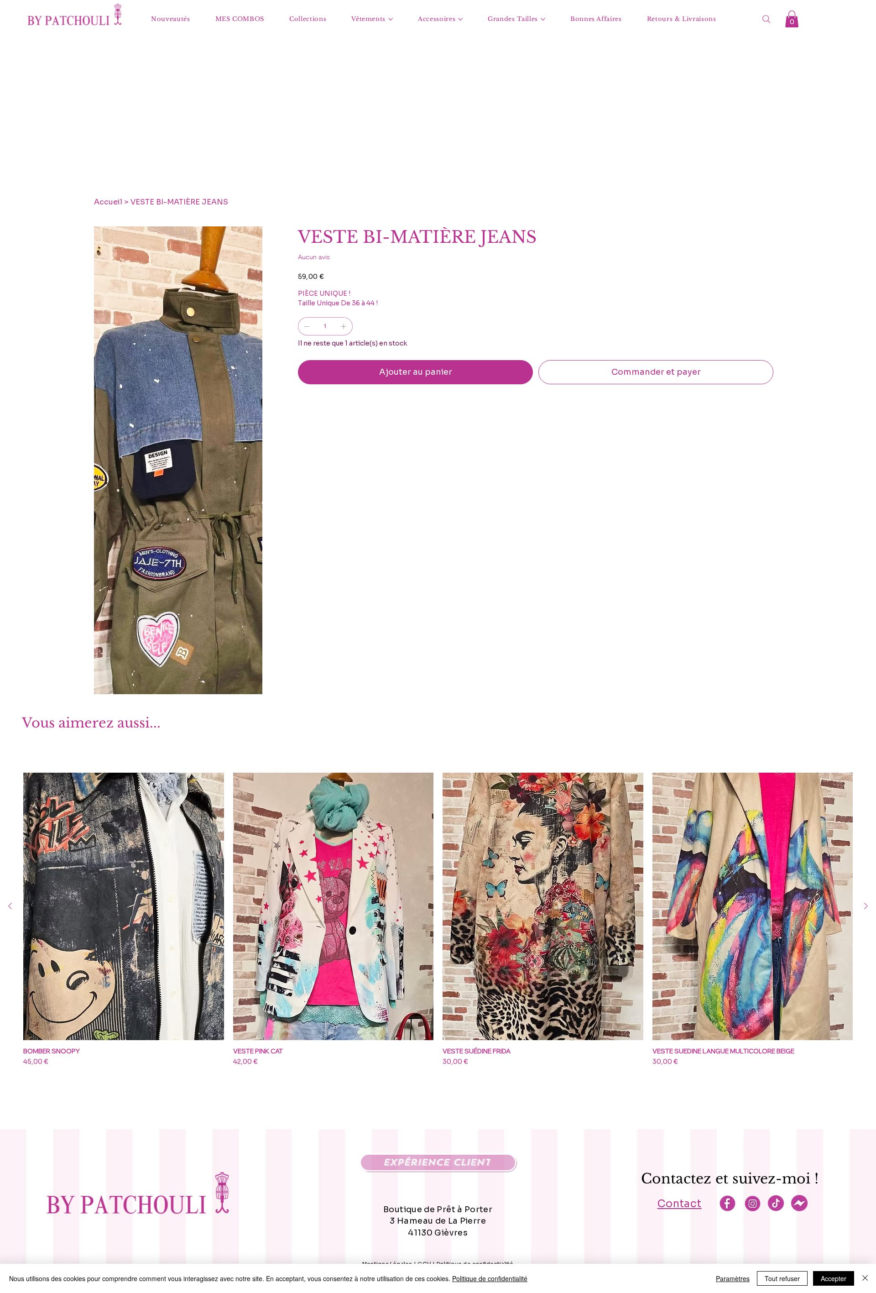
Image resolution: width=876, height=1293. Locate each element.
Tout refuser (782, 1278)
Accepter (833, 1278)
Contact (679, 1203)
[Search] (766, 19)
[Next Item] (251, 338)
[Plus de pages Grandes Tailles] (543, 19)
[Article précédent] (10, 905)
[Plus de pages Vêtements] (390, 19)
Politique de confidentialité (489, 1278)
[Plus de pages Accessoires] (460, 19)
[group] (438, 923)
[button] (792, 18)
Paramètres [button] (733, 1278)
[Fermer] (865, 1278)
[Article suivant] (865, 905)
